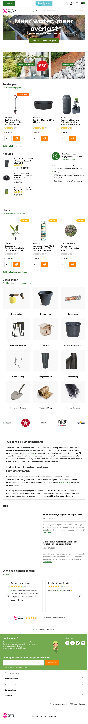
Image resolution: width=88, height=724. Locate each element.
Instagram (72, 645)
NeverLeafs (8, 246)
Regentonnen (45, 379)
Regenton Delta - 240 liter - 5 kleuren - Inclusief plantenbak (24, 163)
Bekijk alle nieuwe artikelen (15, 274)
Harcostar (64, 120)
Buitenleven (73, 316)
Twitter (78, 645)
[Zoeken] (67, 3)
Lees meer (47, 535)
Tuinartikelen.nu (50, 719)
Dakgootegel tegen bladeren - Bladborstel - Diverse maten (23, 178)
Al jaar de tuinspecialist (45, 632)
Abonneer (52, 665)
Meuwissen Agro (38, 120)
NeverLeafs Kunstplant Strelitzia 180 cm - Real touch (14, 250)
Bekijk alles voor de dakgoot (44, 43)
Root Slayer (8, 120)
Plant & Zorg (18, 379)
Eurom (44, 425)
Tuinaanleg (73, 379)
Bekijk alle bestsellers (12, 148)
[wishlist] (77, 3)
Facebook (67, 645)
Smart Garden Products (68, 246)
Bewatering (16, 316)
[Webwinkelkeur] (9, 12)
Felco (62, 425)
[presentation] (22, 12)
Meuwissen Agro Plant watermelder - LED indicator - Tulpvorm (43, 250)
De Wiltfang (25, 425)
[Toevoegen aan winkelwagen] (16, 141)
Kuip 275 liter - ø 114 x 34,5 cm (43, 123)
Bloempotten (45, 316)
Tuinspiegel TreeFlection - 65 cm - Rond (71, 250)
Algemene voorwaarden (59, 707)
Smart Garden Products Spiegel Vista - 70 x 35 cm (24, 191)
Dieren (46, 348)
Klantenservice (80, 11)
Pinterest (83, 645)
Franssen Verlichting (81, 425)
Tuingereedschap (18, 410)
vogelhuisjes (27, 456)
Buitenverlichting (18, 348)
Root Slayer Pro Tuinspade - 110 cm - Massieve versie (14, 124)
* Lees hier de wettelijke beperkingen (15, 670)
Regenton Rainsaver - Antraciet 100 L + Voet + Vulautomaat (71, 124)
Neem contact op (68, 162)
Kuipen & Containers (73, 348)
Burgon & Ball (7, 425)
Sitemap (82, 707)
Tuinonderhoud (73, 410)
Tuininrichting (45, 410)
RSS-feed (73, 707)
